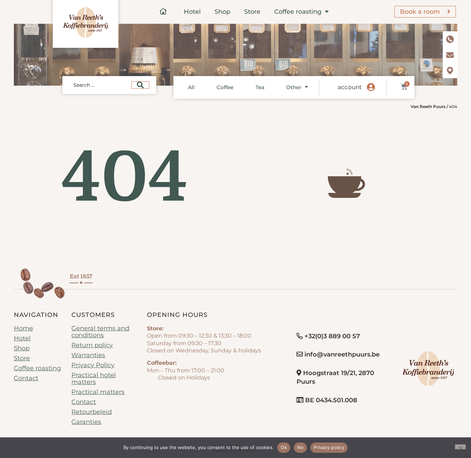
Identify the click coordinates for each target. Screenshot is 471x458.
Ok (284, 447)
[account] (371, 87)
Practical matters (97, 391)
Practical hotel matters (93, 378)
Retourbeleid (91, 411)
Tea (259, 87)
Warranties (88, 355)
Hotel (192, 11)
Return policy (92, 345)
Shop (222, 11)
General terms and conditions (100, 332)
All (191, 87)
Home (23, 328)
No (300, 447)
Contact (26, 378)
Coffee (225, 87)
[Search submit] (140, 85)
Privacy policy (329, 447)
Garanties (86, 421)
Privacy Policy (92, 365)
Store (252, 11)
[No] (460, 446)
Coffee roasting (297, 11)
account (350, 87)
